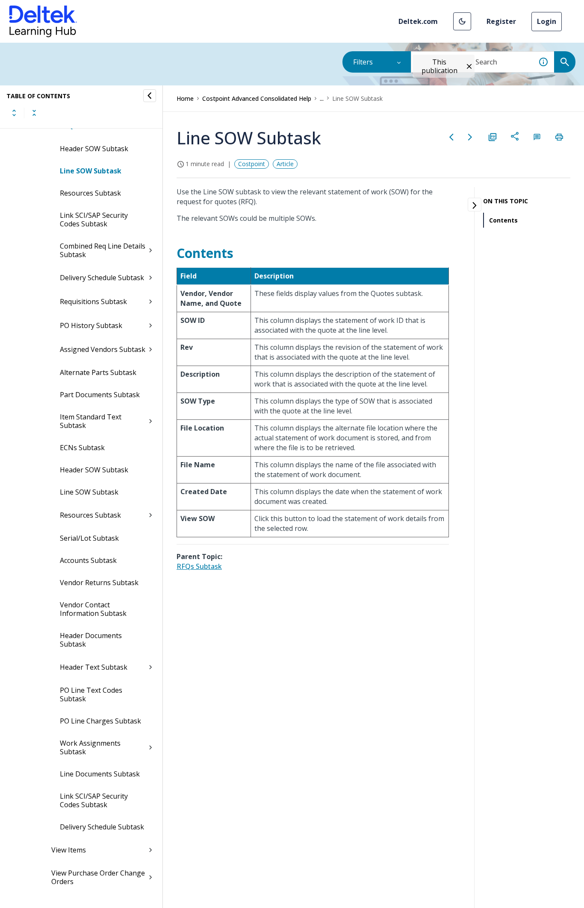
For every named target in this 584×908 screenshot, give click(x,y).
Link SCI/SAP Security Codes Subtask (94, 219)
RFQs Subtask (199, 566)
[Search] (564, 62)
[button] (462, 21)
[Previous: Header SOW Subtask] (451, 137)
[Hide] (149, 95)
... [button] (322, 98)
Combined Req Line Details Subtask (102, 250)
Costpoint (251, 164)
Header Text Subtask (93, 667)
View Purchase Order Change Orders (98, 877)
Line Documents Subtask (100, 774)
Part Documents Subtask (100, 394)
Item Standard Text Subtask (90, 421)
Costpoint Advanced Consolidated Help (256, 98)
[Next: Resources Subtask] (470, 137)
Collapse (34, 113)
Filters (363, 62)
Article (285, 164)
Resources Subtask (90, 193)
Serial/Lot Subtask (89, 538)
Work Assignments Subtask (90, 747)
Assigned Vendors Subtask (102, 349)
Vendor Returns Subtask (99, 582)
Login (546, 21)
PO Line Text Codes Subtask (91, 694)
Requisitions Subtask (93, 301)
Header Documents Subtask (91, 639)
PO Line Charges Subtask (100, 721)
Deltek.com (418, 21)
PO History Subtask (91, 325)
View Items (68, 850)
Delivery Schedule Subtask (102, 277)
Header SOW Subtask (94, 148)
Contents (503, 220)
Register (501, 21)
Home (185, 98)
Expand (14, 113)
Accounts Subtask (88, 560)
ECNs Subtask (82, 447)
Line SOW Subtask (90, 171)
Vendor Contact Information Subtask (93, 609)
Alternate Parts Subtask (98, 372)
